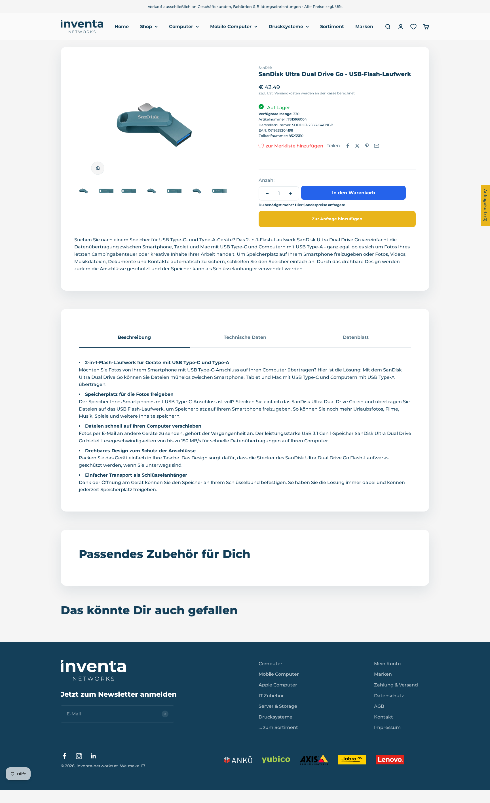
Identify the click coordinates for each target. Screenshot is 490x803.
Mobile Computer (231, 26)
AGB (379, 706)
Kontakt (383, 717)
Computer (181, 26)
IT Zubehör (271, 695)
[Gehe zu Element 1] (83, 191)
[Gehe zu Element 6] (197, 191)
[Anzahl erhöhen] (290, 193)
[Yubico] (276, 760)
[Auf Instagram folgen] (79, 756)
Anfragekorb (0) (485, 205)
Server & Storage (278, 706)
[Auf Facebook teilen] (347, 146)
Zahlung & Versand (396, 685)
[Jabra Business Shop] (352, 760)
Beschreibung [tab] (134, 337)
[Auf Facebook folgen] (64, 756)
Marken (364, 26)
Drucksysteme (286, 26)
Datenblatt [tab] (356, 337)
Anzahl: (267, 180)
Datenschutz (389, 695)
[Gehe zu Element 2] (106, 191)
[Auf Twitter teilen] (357, 146)
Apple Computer (278, 685)
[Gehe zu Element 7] (219, 191)
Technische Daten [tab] (245, 337)
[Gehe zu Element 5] (174, 191)
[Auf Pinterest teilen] (367, 146)
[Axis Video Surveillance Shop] (314, 760)
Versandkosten (287, 93)
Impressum (387, 727)
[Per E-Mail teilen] (376, 146)
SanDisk (265, 67)
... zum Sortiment (278, 727)
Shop (146, 26)
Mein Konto (387, 663)
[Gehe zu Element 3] (129, 191)
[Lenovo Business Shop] (390, 760)
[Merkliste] (413, 26)
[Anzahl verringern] (267, 193)
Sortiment (332, 26)
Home (122, 26)
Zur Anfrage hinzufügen (337, 218)
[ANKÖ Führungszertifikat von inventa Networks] (238, 760)
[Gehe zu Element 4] (151, 191)
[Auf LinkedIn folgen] (93, 756)
